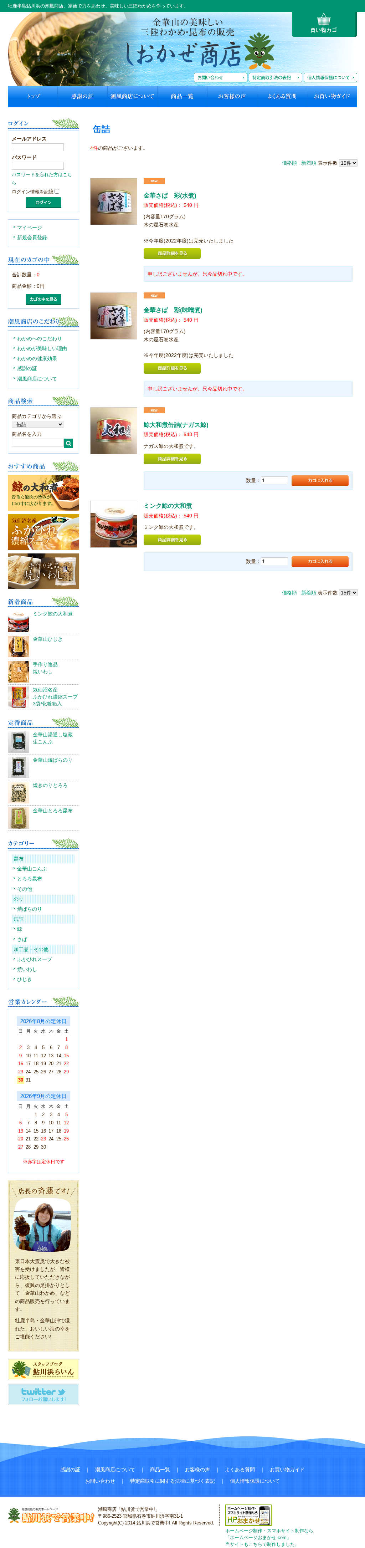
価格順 (289, 163)
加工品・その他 (31, 949)
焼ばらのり (29, 909)
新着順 (308, 163)
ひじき (24, 979)
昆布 (19, 859)
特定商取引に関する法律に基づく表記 (172, 1481)
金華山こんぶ (32, 869)
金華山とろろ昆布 (53, 810)
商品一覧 (160, 1469)
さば (22, 939)
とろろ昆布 (29, 879)
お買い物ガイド (287, 1469)
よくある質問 (240, 1469)
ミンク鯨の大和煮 (53, 614)
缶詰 (19, 919)
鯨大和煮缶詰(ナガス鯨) (176, 425)
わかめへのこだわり (39, 338)
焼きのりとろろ (50, 785)
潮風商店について (37, 379)
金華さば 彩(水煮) (170, 195)
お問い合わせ (100, 1481)
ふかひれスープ (34, 959)
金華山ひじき (48, 639)
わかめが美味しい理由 (42, 348)
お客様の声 (197, 1469)
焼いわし (27, 969)
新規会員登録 (32, 237)
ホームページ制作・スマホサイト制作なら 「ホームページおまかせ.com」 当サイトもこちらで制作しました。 (269, 1537)
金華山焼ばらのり (53, 760)
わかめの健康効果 (37, 358)
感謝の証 (27, 368)
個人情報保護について (255, 1481)
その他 (24, 889)
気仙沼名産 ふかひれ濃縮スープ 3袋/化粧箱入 (55, 696)
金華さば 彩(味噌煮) (173, 310)
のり (19, 899)
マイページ (29, 227)
